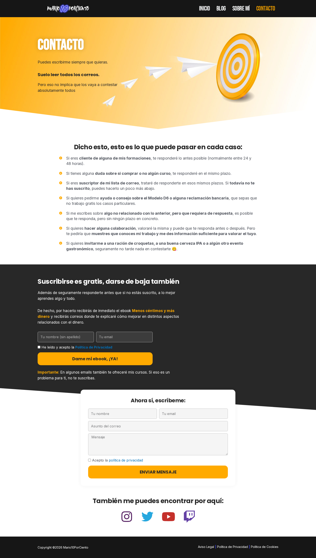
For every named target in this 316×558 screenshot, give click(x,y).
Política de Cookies (264, 547)
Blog (221, 8)
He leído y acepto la (76, 347)
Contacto (265, 8)
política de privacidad (126, 460)
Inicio (204, 8)
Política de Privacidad (93, 347)
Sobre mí (241, 8)
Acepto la (117, 460)
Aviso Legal (206, 547)
